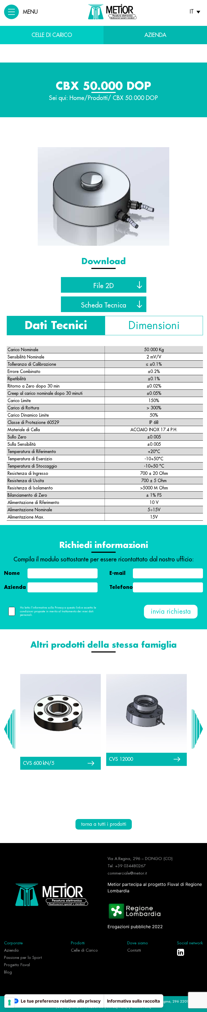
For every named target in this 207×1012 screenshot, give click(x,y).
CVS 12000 (121, 759)
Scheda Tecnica (103, 305)
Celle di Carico (52, 35)
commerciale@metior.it (127, 873)
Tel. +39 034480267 (127, 866)
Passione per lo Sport (23, 958)
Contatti (134, 950)
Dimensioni (154, 325)
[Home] (51, 894)
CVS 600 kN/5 (38, 763)
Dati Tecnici (56, 325)
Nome (12, 573)
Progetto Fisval (17, 965)
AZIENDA (155, 35)
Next (197, 729)
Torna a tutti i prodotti (103, 824)
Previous (9, 729)
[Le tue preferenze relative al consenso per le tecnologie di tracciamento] (9, 1002)
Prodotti (98, 98)
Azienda (15, 587)
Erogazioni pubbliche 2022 (135, 926)
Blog (8, 972)
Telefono (121, 587)
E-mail (117, 573)
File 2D (103, 285)
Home (77, 98)
